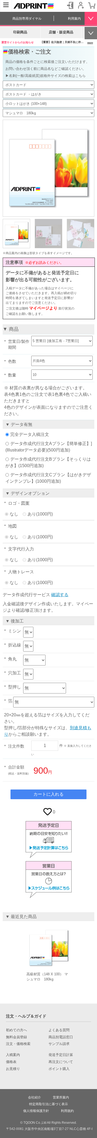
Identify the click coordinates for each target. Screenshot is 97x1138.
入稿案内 (13, 1055)
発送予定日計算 (60, 1055)
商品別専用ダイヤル (26, 18)
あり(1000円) (40, 514)
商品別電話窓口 (60, 1037)
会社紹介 (34, 1097)
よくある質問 (59, 1030)
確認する (59, 594)
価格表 (11, 1062)
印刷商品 (20, 32)
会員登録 (80, 5)
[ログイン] (70, 5)
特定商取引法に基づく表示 (48, 1104)
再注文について (60, 1062)
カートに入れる (48, 794)
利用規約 (67, 1111)
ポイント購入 (59, 1069)
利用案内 (74, 18)
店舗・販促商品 (61, 32)
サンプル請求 (59, 1044)
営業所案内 (61, 1097)
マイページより (43, 308)
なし (14, 514)
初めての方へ (16, 1030)
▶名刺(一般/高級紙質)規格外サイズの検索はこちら (45, 76)
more (90, 42)
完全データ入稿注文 (29, 434)
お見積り (13, 1069)
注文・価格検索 (18, 1044)
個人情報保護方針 (36, 1111)
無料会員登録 (16, 1037)
